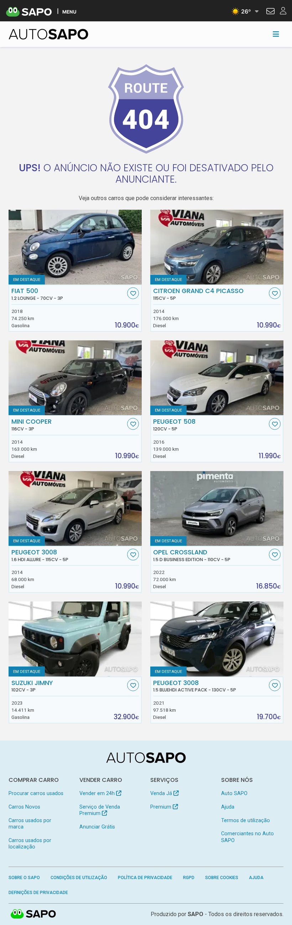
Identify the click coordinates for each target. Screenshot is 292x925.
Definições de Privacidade (38, 892)
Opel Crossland (191, 555)
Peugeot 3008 (39, 555)
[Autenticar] (270, 12)
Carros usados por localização (30, 843)
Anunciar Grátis (97, 827)
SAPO (33, 914)
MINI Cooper (31, 425)
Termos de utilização (245, 820)
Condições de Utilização (79, 877)
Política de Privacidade (145, 877)
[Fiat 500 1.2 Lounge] (75, 247)
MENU (69, 11)
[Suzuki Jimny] (75, 638)
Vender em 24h (97, 793)
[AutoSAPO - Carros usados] (48, 34)
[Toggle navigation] (275, 34)
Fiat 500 (37, 294)
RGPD (188, 877)
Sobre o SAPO (24, 877)
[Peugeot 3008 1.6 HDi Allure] (75, 508)
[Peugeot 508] (216, 377)
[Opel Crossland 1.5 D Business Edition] (216, 508)
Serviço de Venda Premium (99, 810)
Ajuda (227, 807)
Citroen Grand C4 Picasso (198, 294)
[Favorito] (133, 293)
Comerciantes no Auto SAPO (247, 837)
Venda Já (161, 793)
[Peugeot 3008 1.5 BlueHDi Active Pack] (216, 638)
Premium (161, 807)
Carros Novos (24, 807)
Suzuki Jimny (32, 686)
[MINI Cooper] (75, 377)
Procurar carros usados (36, 793)
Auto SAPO (234, 793)
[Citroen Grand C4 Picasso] (216, 247)
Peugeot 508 (174, 425)
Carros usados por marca (30, 823)
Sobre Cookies (221, 877)
